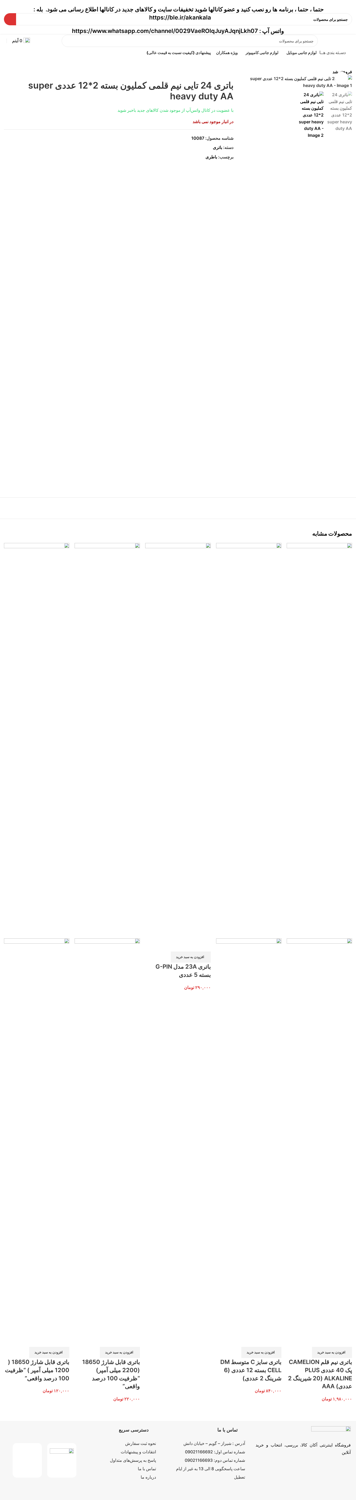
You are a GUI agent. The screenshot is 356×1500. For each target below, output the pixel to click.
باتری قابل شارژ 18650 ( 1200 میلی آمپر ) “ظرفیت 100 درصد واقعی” (37, 1370)
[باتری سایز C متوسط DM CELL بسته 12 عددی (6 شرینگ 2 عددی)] (248, 740)
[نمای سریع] (345, 1340)
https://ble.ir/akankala (180, 17)
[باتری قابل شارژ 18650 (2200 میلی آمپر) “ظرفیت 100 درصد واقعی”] (107, 740)
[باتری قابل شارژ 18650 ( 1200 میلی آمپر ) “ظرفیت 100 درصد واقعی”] (36, 740)
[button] (332, 1352)
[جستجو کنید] (68, 41)
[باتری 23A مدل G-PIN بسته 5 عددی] (178, 740)
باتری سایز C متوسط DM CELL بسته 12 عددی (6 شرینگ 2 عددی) (250, 1370)
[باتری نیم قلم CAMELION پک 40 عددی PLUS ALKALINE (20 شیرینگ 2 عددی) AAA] (319, 740)
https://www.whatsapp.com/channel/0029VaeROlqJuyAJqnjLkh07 (165, 30)
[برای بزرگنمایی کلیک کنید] (341, 78)
